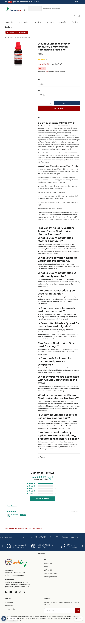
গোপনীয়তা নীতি (48, 570)
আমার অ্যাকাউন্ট (9, 606)
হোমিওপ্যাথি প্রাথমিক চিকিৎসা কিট (37, 537)
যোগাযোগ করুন (9, 602)
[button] (78, 15)
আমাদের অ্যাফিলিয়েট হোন (50, 577)
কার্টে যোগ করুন (67, 103)
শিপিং (47, 72)
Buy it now (59, 108)
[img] (11, 512)
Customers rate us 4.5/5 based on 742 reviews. (23, 528)
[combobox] (54, 8)
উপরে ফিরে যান (41, 554)
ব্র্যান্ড (39, 80)
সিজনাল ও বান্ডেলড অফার (66, 537)
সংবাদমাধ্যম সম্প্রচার (10, 609)
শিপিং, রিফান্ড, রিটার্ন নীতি (50, 573)
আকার (39, 91)
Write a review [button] (42, 498)
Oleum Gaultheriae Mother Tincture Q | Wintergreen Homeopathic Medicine (20, 37)
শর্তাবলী (46, 567)
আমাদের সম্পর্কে (48, 563)
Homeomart (13, 616)
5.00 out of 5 (48, 477)
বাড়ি (5, 37)
